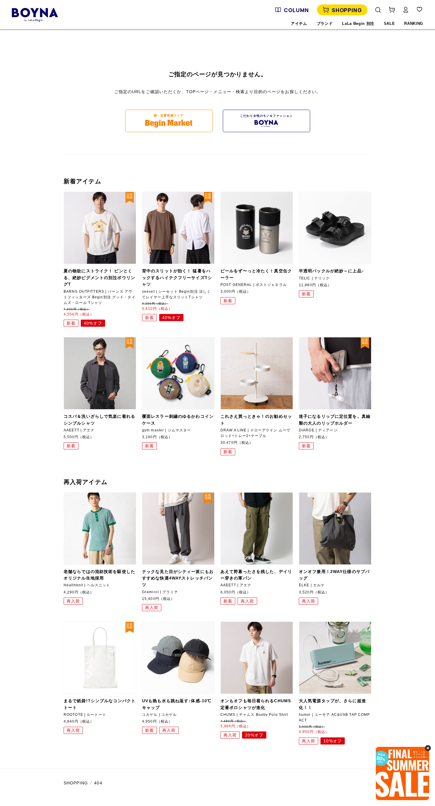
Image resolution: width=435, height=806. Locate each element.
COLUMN (296, 10)
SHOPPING (347, 10)
